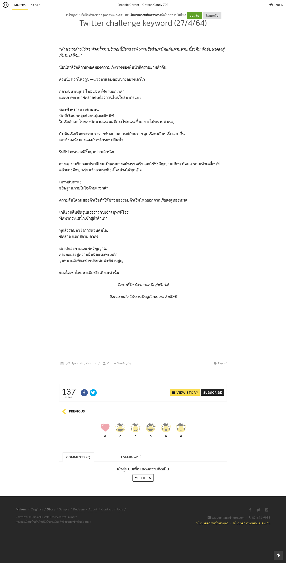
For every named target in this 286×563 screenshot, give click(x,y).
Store (35, 5)
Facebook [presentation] (131, 458)
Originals (37, 509)
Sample (64, 509)
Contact (107, 509)
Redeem (79, 509)
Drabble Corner (128, 4)
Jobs (120, 509)
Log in (145, 478)
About (92, 509)
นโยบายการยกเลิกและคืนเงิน (251, 523)
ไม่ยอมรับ (212, 15)
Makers (19, 5)
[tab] (78, 456)
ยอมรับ (194, 15)
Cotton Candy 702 (155, 4)
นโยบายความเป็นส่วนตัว (144, 15)
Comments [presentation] (78, 457)
